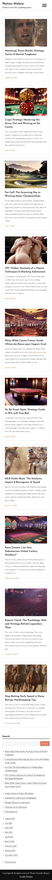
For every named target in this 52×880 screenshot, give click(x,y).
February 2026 (11, 846)
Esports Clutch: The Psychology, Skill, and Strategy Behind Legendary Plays (26, 624)
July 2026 (8, 823)
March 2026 (9, 841)
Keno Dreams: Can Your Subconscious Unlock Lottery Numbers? (21, 551)
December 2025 (11, 855)
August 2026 (10, 818)
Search (6, 736)
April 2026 (9, 837)
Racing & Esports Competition (17, 802)
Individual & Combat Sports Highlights (20, 798)
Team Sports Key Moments (16, 807)
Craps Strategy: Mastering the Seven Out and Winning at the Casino (22, 123)
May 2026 (8, 832)
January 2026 (10, 850)
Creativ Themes (26, 876)
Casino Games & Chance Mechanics (19, 793)
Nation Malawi (13, 3)
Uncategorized (11, 811)
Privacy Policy (10, 862)
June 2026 (9, 828)
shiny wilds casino (35, 352)
